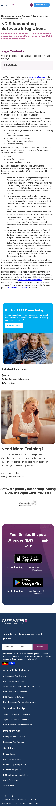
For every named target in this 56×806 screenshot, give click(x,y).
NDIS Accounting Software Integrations (19, 702)
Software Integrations (12, 770)
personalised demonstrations (29, 280)
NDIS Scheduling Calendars (15, 692)
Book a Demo (9, 754)
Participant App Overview (14, 737)
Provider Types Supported (14, 764)
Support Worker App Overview (16, 714)
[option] (28, 503)
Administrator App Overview (15, 676)
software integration (37, 77)
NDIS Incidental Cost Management (17, 725)
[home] (7, 4)
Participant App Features (13, 742)
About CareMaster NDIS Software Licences (21, 686)
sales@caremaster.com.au (12, 476)
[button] (52, 5)
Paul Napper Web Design (28, 803)
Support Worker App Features (16, 719)
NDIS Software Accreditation (15, 775)
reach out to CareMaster (18, 287)
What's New (8, 785)
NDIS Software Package (13, 681)
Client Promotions (10, 780)
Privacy (36, 799)
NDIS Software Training (13, 759)
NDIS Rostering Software (13, 697)
